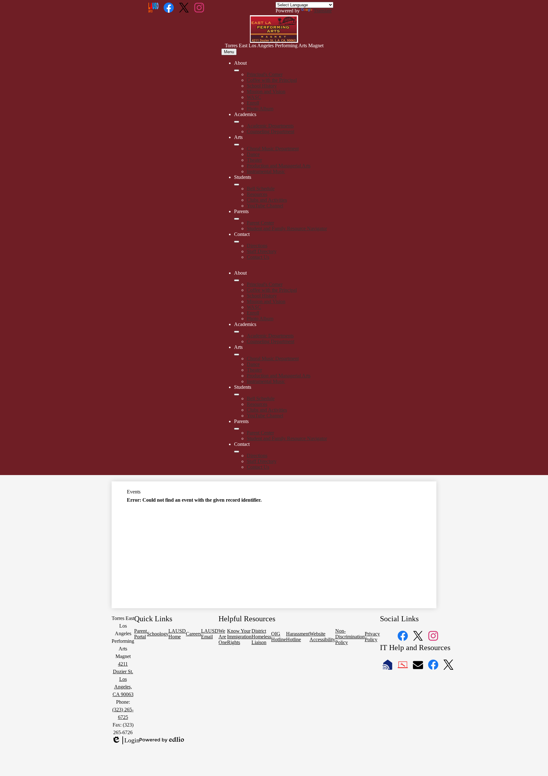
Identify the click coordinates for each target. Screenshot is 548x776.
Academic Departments (270, 125)
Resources (257, 194)
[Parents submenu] (236, 219)
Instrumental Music (266, 171)
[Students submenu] (236, 185)
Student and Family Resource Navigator (287, 228)
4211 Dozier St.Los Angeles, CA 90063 (123, 679)
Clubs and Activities (267, 200)
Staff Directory (262, 251)
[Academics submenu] (236, 122)
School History (262, 85)
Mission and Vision (266, 91)
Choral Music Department (273, 148)
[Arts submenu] (236, 145)
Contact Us (258, 257)
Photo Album (260, 108)
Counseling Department (270, 131)
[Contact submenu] (236, 242)
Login (126, 740)
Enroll (253, 103)
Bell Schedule (261, 188)
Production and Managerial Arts (278, 165)
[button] (236, 280)
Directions (257, 245)
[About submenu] (236, 70)
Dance (253, 154)
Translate (323, 10)
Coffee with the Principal (272, 80)
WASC (254, 97)
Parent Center (260, 222)
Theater (254, 160)
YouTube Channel (265, 205)
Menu (229, 51)
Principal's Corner (265, 74)
